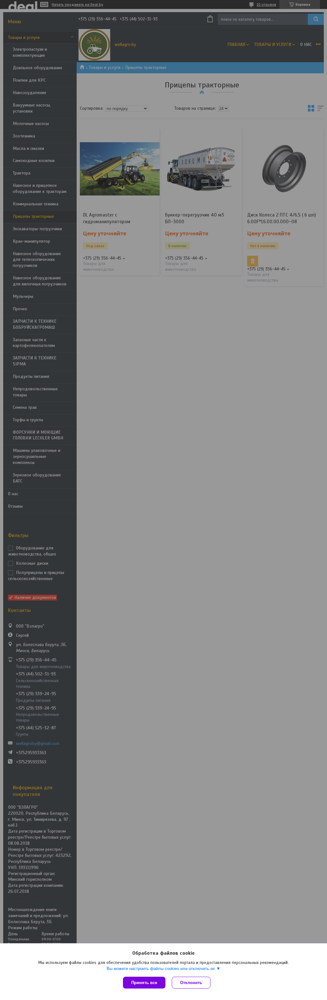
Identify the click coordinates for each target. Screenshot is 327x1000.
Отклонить (191, 982)
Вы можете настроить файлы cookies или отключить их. (161, 968)
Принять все (144, 982)
